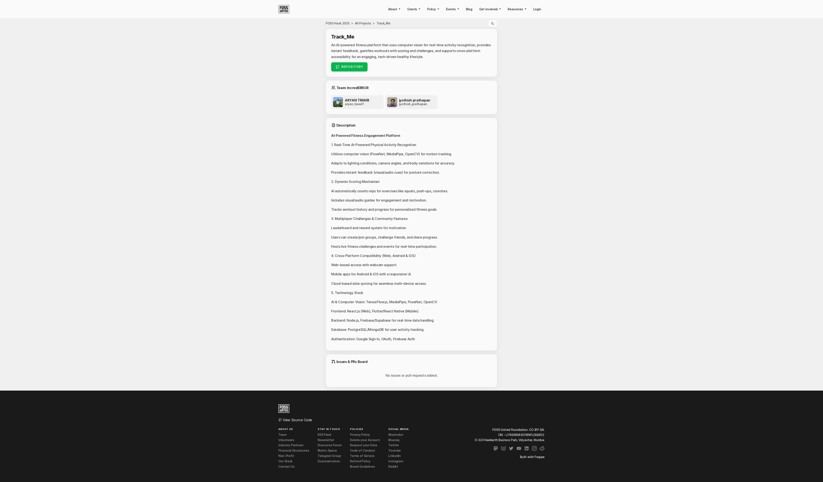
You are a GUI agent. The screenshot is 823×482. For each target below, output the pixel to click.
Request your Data (363, 445)
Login (537, 9)
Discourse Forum (329, 445)
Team (282, 434)
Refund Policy (360, 461)
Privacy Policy (360, 434)
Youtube (394, 450)
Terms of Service (362, 456)
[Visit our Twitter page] (511, 448)
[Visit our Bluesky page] (503, 448)
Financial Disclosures (293, 450)
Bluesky (394, 440)
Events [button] (451, 9)
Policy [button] (432, 9)
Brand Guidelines (362, 466)
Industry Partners (290, 445)
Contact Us (286, 466)
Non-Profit (286, 456)
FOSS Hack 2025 (338, 23)
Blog (469, 9)
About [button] (393, 9)
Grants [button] (412, 9)
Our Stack (285, 461)
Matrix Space (327, 450)
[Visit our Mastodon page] (495, 448)
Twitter (393, 445)
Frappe (540, 457)
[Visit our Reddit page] (542, 448)
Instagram (395, 461)
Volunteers (286, 440)
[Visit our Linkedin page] (526, 448)
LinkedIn (394, 456)
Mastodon (395, 434)
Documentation (329, 461)
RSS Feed (324, 434)
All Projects (363, 23)
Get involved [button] (489, 9)
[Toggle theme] (492, 23)
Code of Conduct (362, 450)
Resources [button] (516, 9)
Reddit (393, 466)
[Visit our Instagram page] (534, 448)
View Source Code (297, 420)
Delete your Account (365, 440)
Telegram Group (329, 456)
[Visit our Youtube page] (518, 448)
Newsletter (326, 440)
